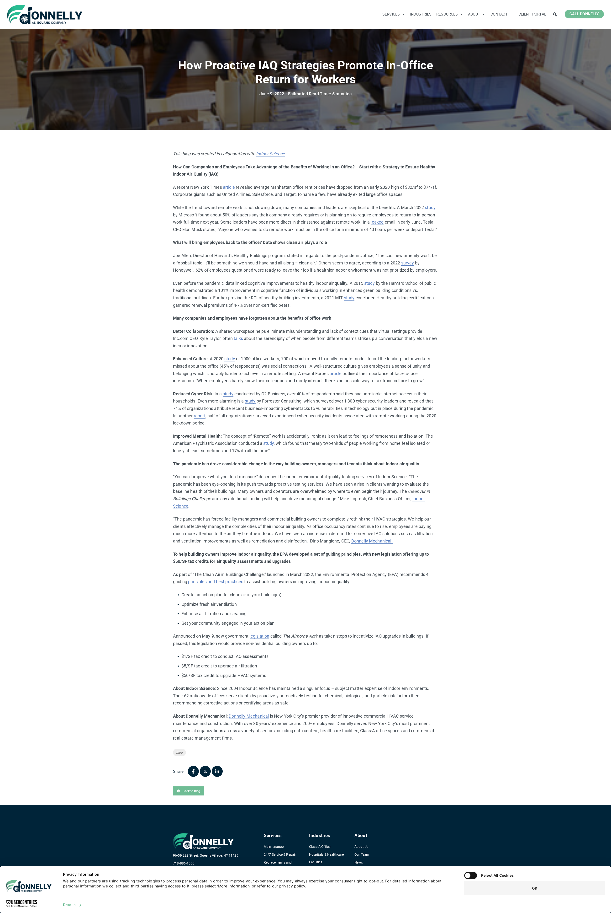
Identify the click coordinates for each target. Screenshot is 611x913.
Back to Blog (191, 791)
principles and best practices (215, 581)
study (430, 207)
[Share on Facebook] (193, 771)
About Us (361, 847)
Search (555, 14)
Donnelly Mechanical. (372, 540)
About (474, 14)
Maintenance (274, 847)
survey (407, 262)
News (358, 862)
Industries (421, 14)
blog (179, 752)
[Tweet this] (205, 771)
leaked (377, 222)
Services (391, 14)
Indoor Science (270, 153)
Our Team (361, 854)
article (229, 187)
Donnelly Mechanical (249, 716)
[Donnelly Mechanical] (44, 14)
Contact (499, 14)
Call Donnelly (584, 14)
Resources (447, 14)
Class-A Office (319, 847)
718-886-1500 (184, 863)
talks (238, 338)
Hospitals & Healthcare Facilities (326, 858)
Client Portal (532, 14)
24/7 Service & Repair (280, 854)
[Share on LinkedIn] (217, 771)
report (199, 415)
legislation (259, 636)
